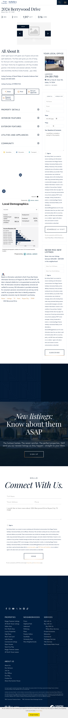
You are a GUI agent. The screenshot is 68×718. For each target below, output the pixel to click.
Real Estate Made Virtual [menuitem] (51, 644)
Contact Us (48, 85)
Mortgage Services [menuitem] (49, 639)
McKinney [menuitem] (26, 629)
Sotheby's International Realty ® (11, 692)
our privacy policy (31, 547)
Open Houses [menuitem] (9, 644)
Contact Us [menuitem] (8, 678)
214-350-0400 (15, 601)
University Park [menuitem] (28, 639)
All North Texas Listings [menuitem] (12, 624)
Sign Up (34, 454)
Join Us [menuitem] (7, 670)
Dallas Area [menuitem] (8, 626)
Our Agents (54, 85)
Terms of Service (58, 237)
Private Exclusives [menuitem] (49, 631)
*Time (46, 123)
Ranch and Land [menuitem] (10, 637)
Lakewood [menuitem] (26, 626)
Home (3, 298)
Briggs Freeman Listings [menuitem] (12, 621)
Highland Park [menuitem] (27, 624)
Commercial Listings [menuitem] (11, 642)
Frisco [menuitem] (25, 621)
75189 (32, 298)
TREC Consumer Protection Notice (12, 699)
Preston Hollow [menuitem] (28, 634)
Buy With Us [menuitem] (49, 626)
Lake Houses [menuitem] (8, 639)
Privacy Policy (50, 237)
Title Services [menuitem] (48, 642)
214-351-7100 (51, 76)
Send (33, 556)
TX (14, 298)
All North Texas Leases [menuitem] (12, 652)
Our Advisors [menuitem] (9, 668)
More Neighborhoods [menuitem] (29, 642)
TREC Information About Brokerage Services (32, 699)
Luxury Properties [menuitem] (10, 631)
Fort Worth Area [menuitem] (10, 629)
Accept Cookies (34, 715)
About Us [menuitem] (8, 665)
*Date (46, 115)
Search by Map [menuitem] (9, 647)
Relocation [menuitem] (47, 634)
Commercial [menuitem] (47, 637)
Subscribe (54, 353)
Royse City (25, 298)
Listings (9, 298)
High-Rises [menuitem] (8, 634)
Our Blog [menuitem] (7, 676)
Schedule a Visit (59, 96)
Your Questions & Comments (53, 130)
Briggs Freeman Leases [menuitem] (12, 649)
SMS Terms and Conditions (56, 215)
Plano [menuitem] (25, 631)
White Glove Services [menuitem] (52, 629)
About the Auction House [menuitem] (12, 681)
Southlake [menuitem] (26, 637)
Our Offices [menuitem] (8, 673)
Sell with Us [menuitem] (47, 621)
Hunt (18, 298)
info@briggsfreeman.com (44, 601)
